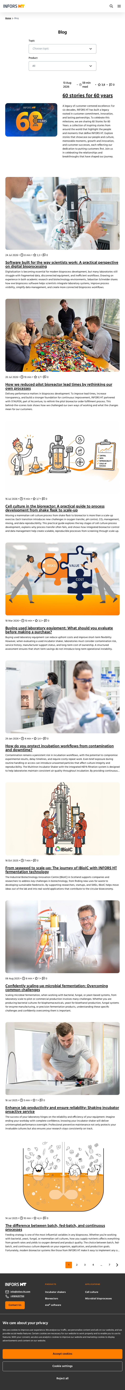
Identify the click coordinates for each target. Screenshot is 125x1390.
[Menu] (119, 6)
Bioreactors (51, 1299)
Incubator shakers (55, 1292)
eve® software (53, 1305)
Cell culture (91, 1292)
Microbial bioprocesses (98, 1299)
